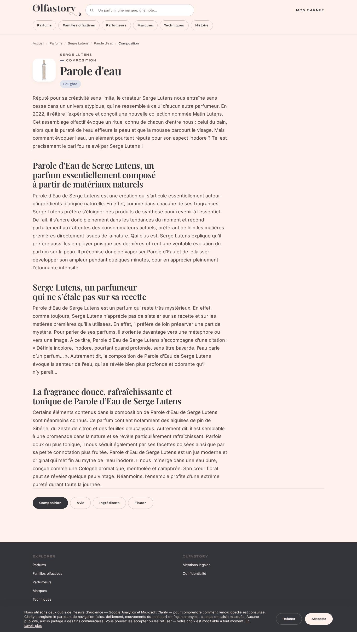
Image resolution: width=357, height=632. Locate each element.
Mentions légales (196, 565)
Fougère (70, 84)
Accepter (319, 619)
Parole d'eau (103, 43)
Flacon (141, 503)
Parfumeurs (116, 25)
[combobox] (139, 10)
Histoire (202, 25)
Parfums (44, 25)
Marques (145, 25)
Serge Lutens (78, 43)
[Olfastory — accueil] (57, 10)
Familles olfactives (79, 25)
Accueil (38, 43)
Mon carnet (310, 10)
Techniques (174, 25)
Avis (80, 503)
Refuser (289, 619)
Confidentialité (194, 573)
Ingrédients (109, 503)
